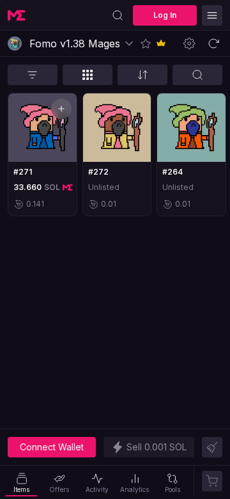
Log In (164, 15)
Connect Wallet (52, 446)
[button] (146, 43)
